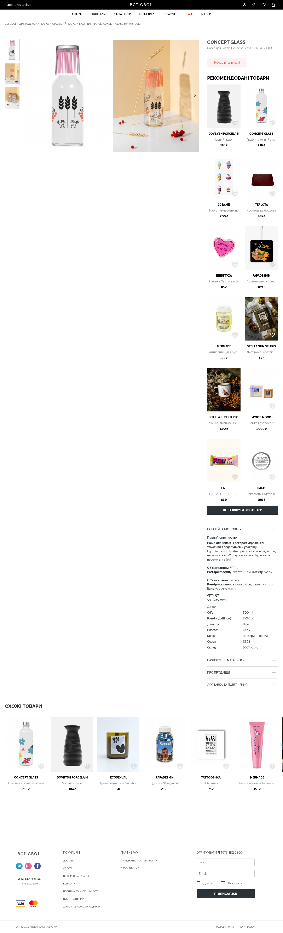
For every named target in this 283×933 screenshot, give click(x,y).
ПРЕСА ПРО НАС (130, 868)
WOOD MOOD (261, 417)
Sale (190, 14)
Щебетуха (224, 275)
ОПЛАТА (67, 868)
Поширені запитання (76, 876)
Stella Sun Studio (261, 346)
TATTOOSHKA (211, 777)
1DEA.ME (224, 204)
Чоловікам (98, 14)
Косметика (146, 14)
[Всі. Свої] (141, 5)
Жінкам (77, 14)
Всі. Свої (10, 23)
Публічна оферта (73, 899)
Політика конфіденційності (80, 891)
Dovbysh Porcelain (223, 133)
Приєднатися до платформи (139, 860)
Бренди (206, 14)
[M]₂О (261, 488)
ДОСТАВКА (69, 860)
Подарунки (170, 14)
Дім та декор (122, 14)
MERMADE (224, 346)
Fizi (223, 488)
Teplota (261, 204)
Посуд (44, 23)
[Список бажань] (263, 5)
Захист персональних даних (81, 906)
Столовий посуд (64, 23)
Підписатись (225, 894)
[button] (195, 96)
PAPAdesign (261, 275)
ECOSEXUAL (118, 777)
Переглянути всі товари (242, 510)
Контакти (69, 883)
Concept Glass (226, 42)
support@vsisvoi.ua (18, 4)
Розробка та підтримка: (235, 927)
